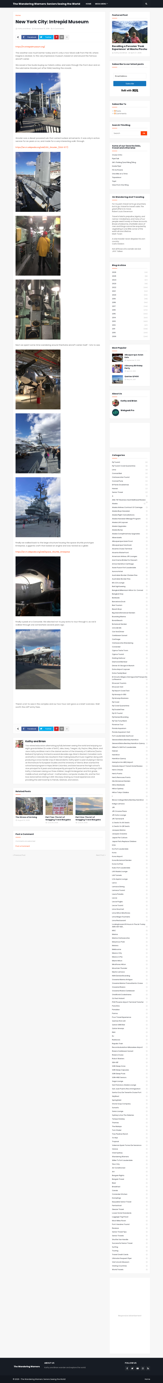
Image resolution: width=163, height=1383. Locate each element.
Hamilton (129, 754)
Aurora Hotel (129, 571)
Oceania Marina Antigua (129, 979)
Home (18, 15)
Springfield (129, 1100)
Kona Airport (129, 856)
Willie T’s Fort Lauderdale (129, 1160)
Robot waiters (129, 1058)
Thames (129, 1122)
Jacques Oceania (129, 834)
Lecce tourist (129, 905)
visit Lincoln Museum (129, 1262)
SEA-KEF (129, 1062)
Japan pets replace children (129, 841)
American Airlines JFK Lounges (129, 556)
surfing (129, 1247)
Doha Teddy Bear (129, 673)
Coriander (129, 647)
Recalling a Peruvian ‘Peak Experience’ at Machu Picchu (129, 48)
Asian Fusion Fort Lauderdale (129, 567)
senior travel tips (129, 1232)
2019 (129, 299)
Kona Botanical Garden (129, 860)
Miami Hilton (129, 960)
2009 (129, 336)
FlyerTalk (115, 158)
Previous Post (19, 855)
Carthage (129, 639)
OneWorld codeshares (129, 994)
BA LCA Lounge (129, 583)
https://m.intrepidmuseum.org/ (30, 46)
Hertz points (129, 773)
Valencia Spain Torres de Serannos (129, 1145)
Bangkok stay (129, 594)
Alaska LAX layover (129, 522)
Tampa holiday (129, 1119)
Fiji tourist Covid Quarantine (129, 466)
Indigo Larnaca (129, 804)
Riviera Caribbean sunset (129, 1051)
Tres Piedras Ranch (129, 1134)
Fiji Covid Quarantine (129, 705)
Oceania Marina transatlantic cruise (129, 983)
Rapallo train (129, 1043)
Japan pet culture (129, 837)
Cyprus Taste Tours (129, 650)
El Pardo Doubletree (129, 484)
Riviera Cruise (129, 1055)
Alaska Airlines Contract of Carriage (129, 507)
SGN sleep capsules (129, 1070)
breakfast (129, 1186)
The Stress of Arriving (26, 817)
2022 (129, 287)
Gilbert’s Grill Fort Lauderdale (129, 747)
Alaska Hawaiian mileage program (129, 518)
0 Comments (58, 28)
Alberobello (129, 537)
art (129, 1171)
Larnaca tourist (129, 890)
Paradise (129, 1009)
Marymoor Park (129, 942)
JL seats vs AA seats (129, 822)
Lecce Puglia (129, 901)
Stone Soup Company (129, 1104)
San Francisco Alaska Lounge (129, 1085)
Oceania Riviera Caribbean (129, 991)
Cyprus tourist (129, 654)
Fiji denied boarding (129, 717)
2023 (129, 283)
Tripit (114, 181)
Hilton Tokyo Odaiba (129, 792)
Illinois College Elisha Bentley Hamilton (129, 800)
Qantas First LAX (129, 1021)
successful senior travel (129, 1243)
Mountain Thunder (129, 968)
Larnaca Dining (129, 886)
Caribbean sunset (129, 635)
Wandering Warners (129, 1156)
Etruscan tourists (129, 683)
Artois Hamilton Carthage (129, 564)
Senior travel (129, 492)
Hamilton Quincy (129, 758)
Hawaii (129, 488)
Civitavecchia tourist (129, 477)
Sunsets (129, 1107)
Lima (129, 469)
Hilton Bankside (129, 785)
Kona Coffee (129, 864)
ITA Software (117, 170)
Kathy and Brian (35, 741)
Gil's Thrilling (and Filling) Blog (124, 162)
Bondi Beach (129, 620)
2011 (129, 329)
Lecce (129, 898)
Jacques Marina (129, 830)
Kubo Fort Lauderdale (129, 868)
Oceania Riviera (129, 987)
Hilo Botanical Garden (129, 781)
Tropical (129, 1141)
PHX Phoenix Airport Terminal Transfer (129, 1002)
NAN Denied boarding (129, 975)
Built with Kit (129, 90)
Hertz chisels (129, 770)
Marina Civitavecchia (129, 938)
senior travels (129, 1235)
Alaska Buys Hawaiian (129, 511)
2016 (129, 310)
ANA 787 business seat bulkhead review (129, 500)
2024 (129, 280)
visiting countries (129, 1266)
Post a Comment (23, 846)
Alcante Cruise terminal (129, 549)
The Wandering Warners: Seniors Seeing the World (46, 4)
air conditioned (129, 1168)
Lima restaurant (129, 920)
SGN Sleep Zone (129, 1066)
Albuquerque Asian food (129, 541)
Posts (118, 111)
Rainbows (129, 1040)
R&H (129, 1032)
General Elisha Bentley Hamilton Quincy (129, 743)
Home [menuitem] (88, 4)
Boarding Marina (129, 616)
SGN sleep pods (129, 1073)
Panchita (129, 1006)
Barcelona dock (129, 601)
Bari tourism (129, 605)
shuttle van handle (129, 1239)
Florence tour (129, 724)
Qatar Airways (129, 1028)
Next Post (100, 855)
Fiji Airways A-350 (129, 694)
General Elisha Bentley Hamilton (129, 739)
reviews (129, 1228)
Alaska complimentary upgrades (129, 534)
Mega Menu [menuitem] (100, 4)
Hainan (129, 751)
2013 (129, 321)
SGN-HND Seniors (129, 1077)
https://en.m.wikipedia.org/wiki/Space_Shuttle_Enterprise (43, 551)
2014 (129, 317)
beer (129, 1183)
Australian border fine (129, 579)
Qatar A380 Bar (129, 1025)
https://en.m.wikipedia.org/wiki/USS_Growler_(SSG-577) (42, 147)
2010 (129, 332)
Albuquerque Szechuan (129, 545)
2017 (129, 306)
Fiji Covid (129, 702)
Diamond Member (129, 662)
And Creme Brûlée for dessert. (129, 560)
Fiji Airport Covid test (129, 690)
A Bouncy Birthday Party (133, 366)
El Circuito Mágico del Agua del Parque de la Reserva (129, 678)
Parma (129, 1013)
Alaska (128, 503)
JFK (129, 807)
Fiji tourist (129, 462)
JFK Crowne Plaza (129, 811)
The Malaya (129, 1126)
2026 (129, 272)
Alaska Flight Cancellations (129, 515)
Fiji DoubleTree (129, 709)
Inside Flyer (116, 166)
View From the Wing (120, 185)
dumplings (129, 1198)
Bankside (129, 598)
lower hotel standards (129, 1213)
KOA (129, 845)
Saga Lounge (129, 1081)
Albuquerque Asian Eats (134, 356)
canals (129, 1190)
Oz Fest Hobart (129, 998)
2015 (129, 314)
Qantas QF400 (132, 376)
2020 (129, 295)
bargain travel (129, 1179)
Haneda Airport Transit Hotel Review (129, 766)
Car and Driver (129, 631)
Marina (129, 934)
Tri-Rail (129, 1138)
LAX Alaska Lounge (129, 871)
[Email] (61, 37)
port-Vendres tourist (129, 1224)
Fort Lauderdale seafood (129, 736)
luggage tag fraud (129, 1217)
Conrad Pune (129, 481)
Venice (129, 1149)
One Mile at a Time (120, 173)
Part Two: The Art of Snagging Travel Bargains (58, 818)
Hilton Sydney (129, 788)
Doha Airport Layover (129, 669)
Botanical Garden (129, 624)
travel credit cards (129, 1254)
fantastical (129, 1205)
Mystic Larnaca (129, 972)
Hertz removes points (129, 777)
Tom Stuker (129, 1130)
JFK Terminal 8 (129, 819)
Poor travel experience (129, 1017)
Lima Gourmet (129, 909)
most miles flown (129, 1220)
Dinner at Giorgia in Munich (129, 665)
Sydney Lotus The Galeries (129, 1115)
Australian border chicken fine (129, 575)
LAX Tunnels (129, 875)
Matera (129, 945)
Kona (129, 852)
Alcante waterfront (129, 552)
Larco (129, 883)
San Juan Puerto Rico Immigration (129, 1089)
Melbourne (129, 949)
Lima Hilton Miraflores (129, 913)
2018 (129, 302)
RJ (129, 1036)
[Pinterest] (56, 37)
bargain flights (129, 1175)
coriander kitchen (129, 1194)
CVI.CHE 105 (129, 628)
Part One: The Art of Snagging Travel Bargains (88, 818)
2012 (129, 325)
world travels (129, 1269)
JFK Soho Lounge (129, 815)
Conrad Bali (129, 473)
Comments (121, 113)
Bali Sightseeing (129, 586)
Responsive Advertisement (129, 1315)
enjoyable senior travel (129, 1202)
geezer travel (129, 1209)
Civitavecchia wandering (129, 643)
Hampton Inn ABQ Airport (129, 762)
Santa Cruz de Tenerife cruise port (129, 1092)
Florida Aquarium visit (129, 732)
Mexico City (129, 953)
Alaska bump (129, 530)
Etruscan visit (129, 687)
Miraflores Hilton (129, 964)
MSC (129, 930)
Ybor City (129, 1164)
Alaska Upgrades (129, 526)
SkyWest (129, 1096)
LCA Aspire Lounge (129, 879)
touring (129, 1250)
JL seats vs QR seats (129, 826)
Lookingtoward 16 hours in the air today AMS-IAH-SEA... (129, 925)
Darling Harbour (129, 658)
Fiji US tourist (129, 713)
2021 (129, 291)
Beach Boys (129, 609)
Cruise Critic (117, 155)
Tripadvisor (116, 177)
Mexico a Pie (129, 957)
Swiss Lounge (129, 1111)
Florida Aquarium (129, 728)
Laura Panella (129, 894)
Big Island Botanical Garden (129, 613)
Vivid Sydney (129, 1153)
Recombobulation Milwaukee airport (129, 1047)
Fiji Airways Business (129, 698)
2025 (129, 276)
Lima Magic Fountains (129, 917)
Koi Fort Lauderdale (129, 849)
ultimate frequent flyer (129, 1258)
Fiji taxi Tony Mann (129, 721)
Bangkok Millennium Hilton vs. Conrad (129, 590)
